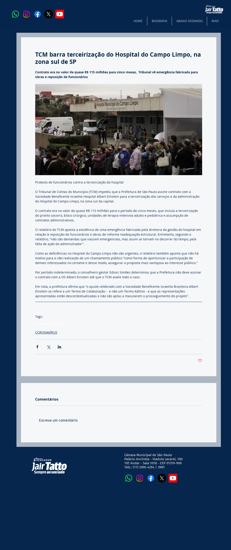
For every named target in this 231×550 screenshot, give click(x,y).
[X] (48, 14)
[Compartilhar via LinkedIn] (59, 347)
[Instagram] (26, 14)
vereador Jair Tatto (49, 323)
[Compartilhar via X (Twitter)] (48, 347)
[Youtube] (59, 14)
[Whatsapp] (15, 14)
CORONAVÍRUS (46, 332)
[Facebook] (37, 14)
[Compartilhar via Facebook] (37, 347)
